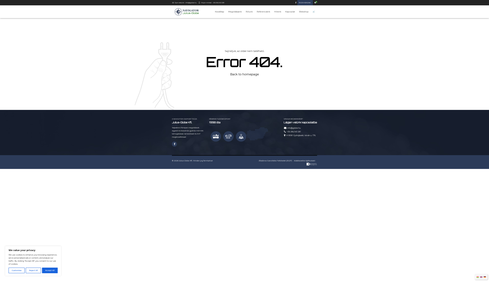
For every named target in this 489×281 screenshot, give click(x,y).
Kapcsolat (290, 11)
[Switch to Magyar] (477, 276)
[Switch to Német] (485, 276)
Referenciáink (263, 11)
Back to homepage (244, 74)
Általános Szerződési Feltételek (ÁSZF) (275, 161)
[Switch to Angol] (481, 276)
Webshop (304, 11)
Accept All (50, 270)
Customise (17, 270)
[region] (33, 261)
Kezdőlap (219, 11)
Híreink (277, 11)
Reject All (33, 270)
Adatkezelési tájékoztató (304, 161)
